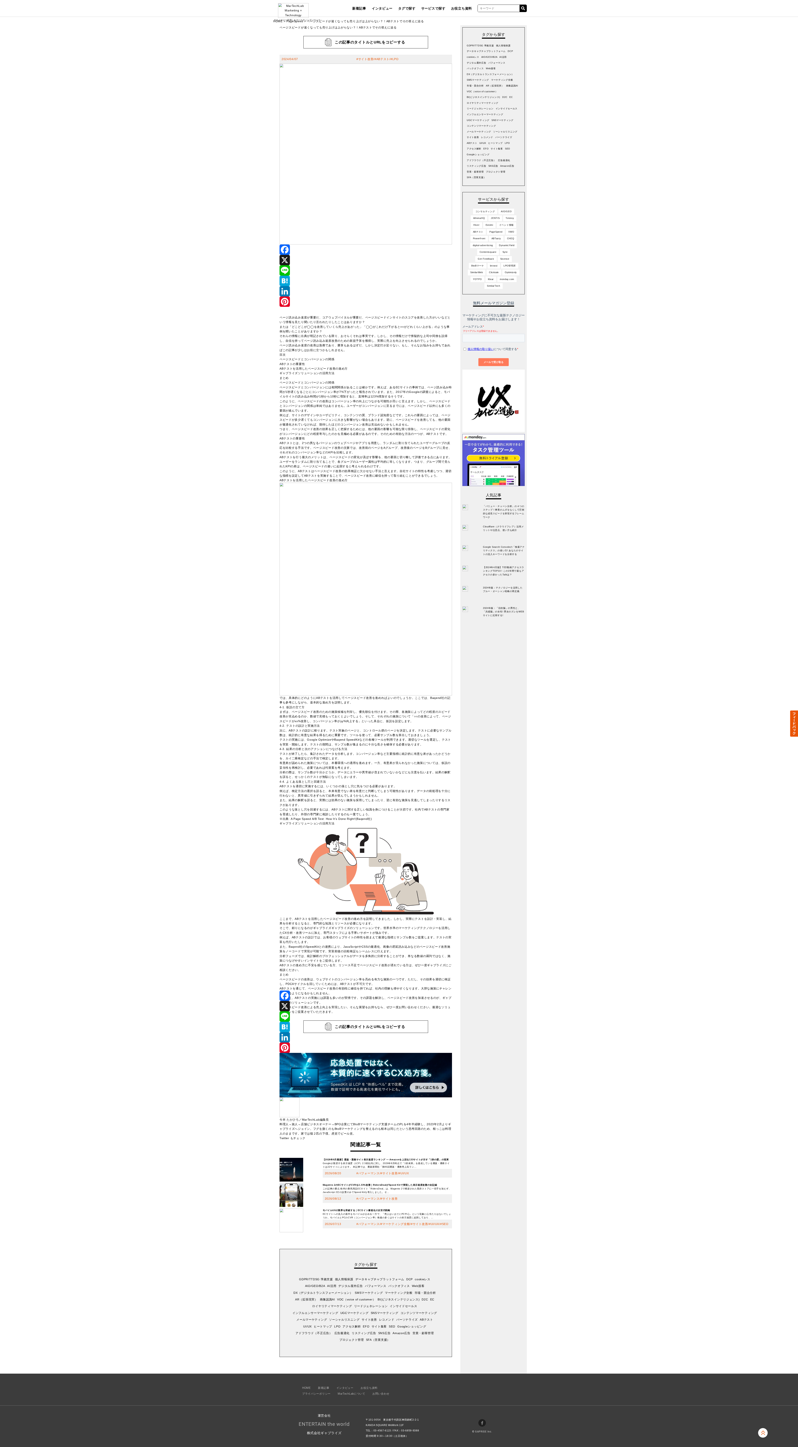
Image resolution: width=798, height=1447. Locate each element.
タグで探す (407, 8)
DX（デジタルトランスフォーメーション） (323, 1292)
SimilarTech (493, 286)
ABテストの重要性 (292, 364)
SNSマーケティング (384, 1313)
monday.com (507, 279)
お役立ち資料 (461, 8)
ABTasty (496, 238)
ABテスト (383, 59)
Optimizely (511, 272)
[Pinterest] (366, 301)
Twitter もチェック (292, 1138)
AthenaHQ (479, 218)
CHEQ (510, 238)
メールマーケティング (311, 1319)
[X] (366, 260)
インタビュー (382, 8)
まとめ (284, 378)
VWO (511, 232)
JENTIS (495, 218)
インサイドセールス (403, 1306)
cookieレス (422, 1279)
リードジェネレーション (371, 1306)
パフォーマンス (369, 1173)
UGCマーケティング (354, 1313)
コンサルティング (485, 211)
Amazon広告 (401, 1333)
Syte (505, 252)
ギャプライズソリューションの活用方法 (307, 373)
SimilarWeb (476, 272)
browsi (494, 265)
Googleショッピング (411, 1326)
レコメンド (386, 1319)
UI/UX (404, 1173)
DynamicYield (506, 245)
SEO (445, 1224)
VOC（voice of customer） (356, 1299)
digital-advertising (483, 245)
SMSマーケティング (369, 1292)
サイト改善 (366, 59)
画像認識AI (327, 1299)
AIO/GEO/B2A (315, 1286)
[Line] (366, 270)
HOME (278, 21)
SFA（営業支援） (378, 1339)
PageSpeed (294, 21)
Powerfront (479, 238)
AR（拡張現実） (306, 1299)
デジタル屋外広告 (350, 1286)
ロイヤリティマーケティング (332, 1306)
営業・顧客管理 (423, 1333)
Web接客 (418, 1286)
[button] (794, 723)
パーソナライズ (407, 1319)
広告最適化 (342, 1333)
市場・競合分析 (425, 1292)
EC (432, 1299)
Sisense (504, 259)
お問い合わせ (380, 1393)
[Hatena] (366, 281)
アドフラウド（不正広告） (314, 1333)
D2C (425, 1299)
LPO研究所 (510, 265)
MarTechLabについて (351, 1393)
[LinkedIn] (366, 291)
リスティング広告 (364, 1333)
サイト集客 (379, 1326)
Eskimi (489, 225)
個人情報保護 (344, 1279)
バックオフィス (399, 1286)
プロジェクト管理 (351, 1339)
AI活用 (331, 1286)
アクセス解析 (351, 1326)
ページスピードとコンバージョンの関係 (307, 359)
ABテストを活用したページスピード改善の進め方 (314, 368)
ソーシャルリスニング (344, 1319)
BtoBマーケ (477, 265)
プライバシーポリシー (316, 1393)
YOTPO (477, 279)
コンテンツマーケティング (418, 1313)
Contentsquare (488, 252)
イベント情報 (506, 225)
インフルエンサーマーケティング (315, 1313)
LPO (395, 59)
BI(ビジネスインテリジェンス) (399, 1299)
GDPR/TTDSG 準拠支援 (316, 1279)
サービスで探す (433, 8)
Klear (491, 279)
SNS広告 (384, 1333)
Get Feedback (486, 259)
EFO (366, 1326)
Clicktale (494, 272)
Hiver (476, 225)
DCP (409, 1279)
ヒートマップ (323, 1326)
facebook (482, 1423)
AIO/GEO (506, 211)
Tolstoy (510, 218)
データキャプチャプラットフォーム (379, 1279)
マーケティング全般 (396, 1224)
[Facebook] (366, 249)
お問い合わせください (414, 1007)
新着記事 (359, 8)
